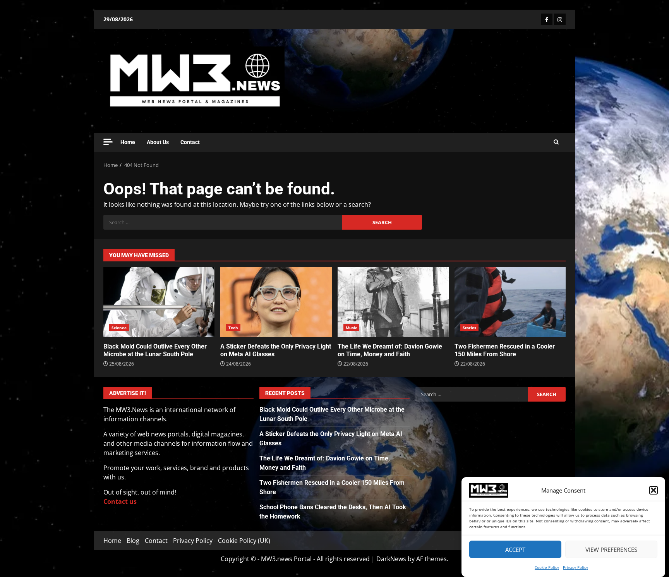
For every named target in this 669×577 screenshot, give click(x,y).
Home (127, 142)
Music (351, 327)
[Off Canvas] (108, 142)
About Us (158, 142)
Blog (133, 540)
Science (119, 327)
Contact (190, 142)
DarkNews (391, 559)
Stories (470, 327)
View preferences (611, 549)
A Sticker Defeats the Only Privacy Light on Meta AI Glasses (275, 302)
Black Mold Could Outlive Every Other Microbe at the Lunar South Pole (158, 302)
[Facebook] (546, 19)
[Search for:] (222, 222)
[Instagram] (560, 19)
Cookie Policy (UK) (244, 540)
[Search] (556, 142)
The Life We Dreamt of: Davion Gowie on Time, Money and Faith (393, 302)
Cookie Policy (547, 567)
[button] (653, 490)
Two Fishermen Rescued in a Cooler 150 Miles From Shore (510, 302)
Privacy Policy (575, 567)
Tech (233, 327)
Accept (515, 549)
